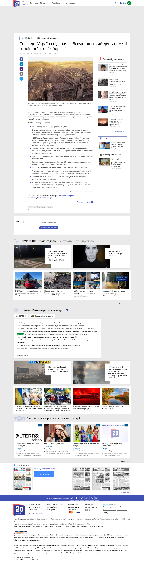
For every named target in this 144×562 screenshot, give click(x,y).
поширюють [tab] (85, 241)
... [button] (77, 3)
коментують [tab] (47, 241)
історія (50, 207)
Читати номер (44, 474)
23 (56, 53)
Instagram (32, 198)
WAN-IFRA (86, 524)
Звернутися (51, 509)
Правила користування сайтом (113, 507)
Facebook (62, 195)
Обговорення (45, 3)
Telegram (70, 195)
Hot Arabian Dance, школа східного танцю (86, 445)
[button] (67, 310)
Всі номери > (126, 492)
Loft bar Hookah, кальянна (54, 444)
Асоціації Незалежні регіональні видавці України (43, 524)
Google (49, 198)
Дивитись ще (121, 131)
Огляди (87, 510)
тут (15, 521)
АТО (30, 207)
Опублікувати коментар (49, 228)
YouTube (40, 198)
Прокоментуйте (85, 202)
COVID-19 (28, 38)
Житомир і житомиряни (50, 38)
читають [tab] (66, 241)
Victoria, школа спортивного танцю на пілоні (112, 445)
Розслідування (57, 3)
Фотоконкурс (70, 3)
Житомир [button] (23, 4)
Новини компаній (91, 507)
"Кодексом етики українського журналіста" (51, 519)
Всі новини (34, 3)
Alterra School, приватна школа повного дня (27, 445)
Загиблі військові (39, 207)
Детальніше (33, 509)
